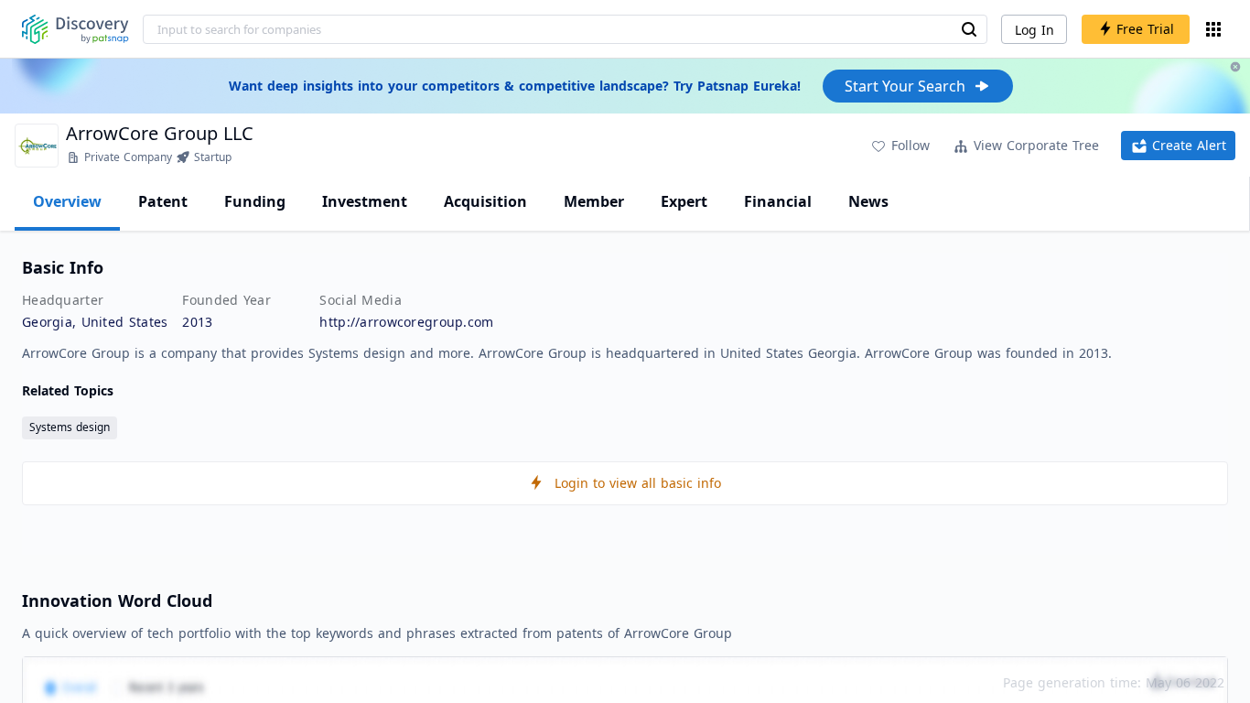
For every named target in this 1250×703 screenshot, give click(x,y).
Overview (67, 201)
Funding (255, 201)
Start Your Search (905, 86)
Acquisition (485, 201)
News (868, 201)
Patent (163, 201)
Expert (684, 201)
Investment (364, 201)
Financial (778, 201)
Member (594, 201)
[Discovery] (75, 29)
